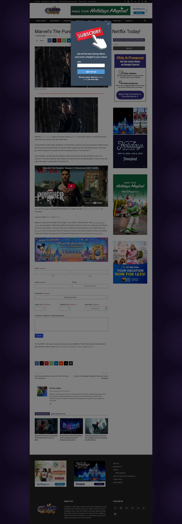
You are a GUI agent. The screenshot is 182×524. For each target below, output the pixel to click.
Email (79, 62)
